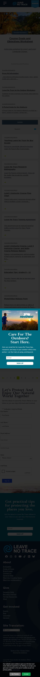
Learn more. (16, 670)
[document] (20, 338)
